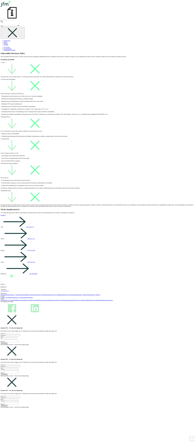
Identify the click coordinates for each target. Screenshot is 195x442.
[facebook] (12, 313)
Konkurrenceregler (108, 300)
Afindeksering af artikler (9, 50)
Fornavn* (3, 333)
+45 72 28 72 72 (30, 227)
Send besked (4, 343)
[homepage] (5, 6)
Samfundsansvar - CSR (12, 294)
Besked (2, 341)
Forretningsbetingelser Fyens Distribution (76, 300)
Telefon (2, 369)
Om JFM (6, 44)
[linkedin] (34, 313)
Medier (5, 42)
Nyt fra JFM (7, 47)
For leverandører (8, 48)
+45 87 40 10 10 (31, 262)
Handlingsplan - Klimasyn (94, 294)
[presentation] (8, 19)
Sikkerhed (88, 300)
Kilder (102, 300)
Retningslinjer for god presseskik (67, 294)
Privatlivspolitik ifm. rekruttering (58, 300)
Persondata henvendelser (45, 300)
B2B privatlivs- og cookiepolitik (8, 300)
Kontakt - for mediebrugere (7, 297)
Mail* (2, 337)
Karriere (6, 43)
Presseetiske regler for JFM (52, 294)
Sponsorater (20, 294)
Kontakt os (3, 215)
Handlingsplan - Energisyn (81, 294)
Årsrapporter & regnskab (40, 294)
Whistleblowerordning (28, 294)
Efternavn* (3, 335)
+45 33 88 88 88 (33, 273)
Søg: (2, 26)
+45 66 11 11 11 (31, 238)
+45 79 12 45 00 (31, 250)
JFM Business (7, 40)
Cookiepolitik (35, 300)
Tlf (1, 338)
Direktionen (3, 294)
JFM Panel (30, 297)
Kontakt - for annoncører (20, 297)
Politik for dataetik (20, 300)
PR (26, 297)
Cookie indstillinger (96, 300)
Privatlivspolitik (28, 300)
